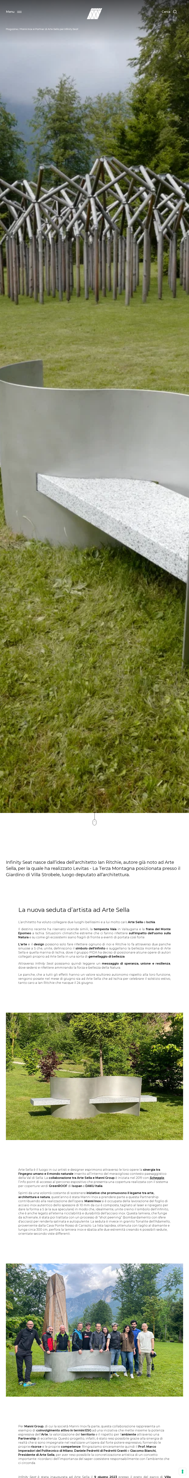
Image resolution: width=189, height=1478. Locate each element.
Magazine (12, 29)
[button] (14, 12)
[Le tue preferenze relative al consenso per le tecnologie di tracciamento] (182, 1471)
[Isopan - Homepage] (94, 13)
